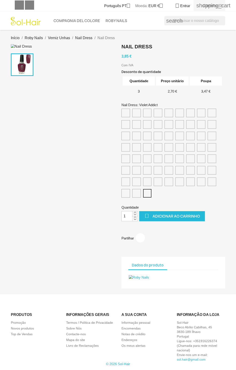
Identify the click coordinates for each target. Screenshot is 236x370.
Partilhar (140, 237)
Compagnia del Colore (76, 20)
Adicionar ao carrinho (172, 216)
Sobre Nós (74, 328)
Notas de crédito (133, 334)
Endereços (129, 340)
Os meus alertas (133, 345)
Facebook (19, 5)
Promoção (18, 322)
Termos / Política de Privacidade (89, 322)
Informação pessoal (135, 322)
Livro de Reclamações (82, 345)
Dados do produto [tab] (148, 265)
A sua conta (134, 315)
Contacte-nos (76, 334)
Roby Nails (116, 20)
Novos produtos (22, 328)
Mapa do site (75, 340)
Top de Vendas (21, 334)
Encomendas (131, 328)
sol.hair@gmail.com (191, 359)
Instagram (29, 5)
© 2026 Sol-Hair (118, 364)
